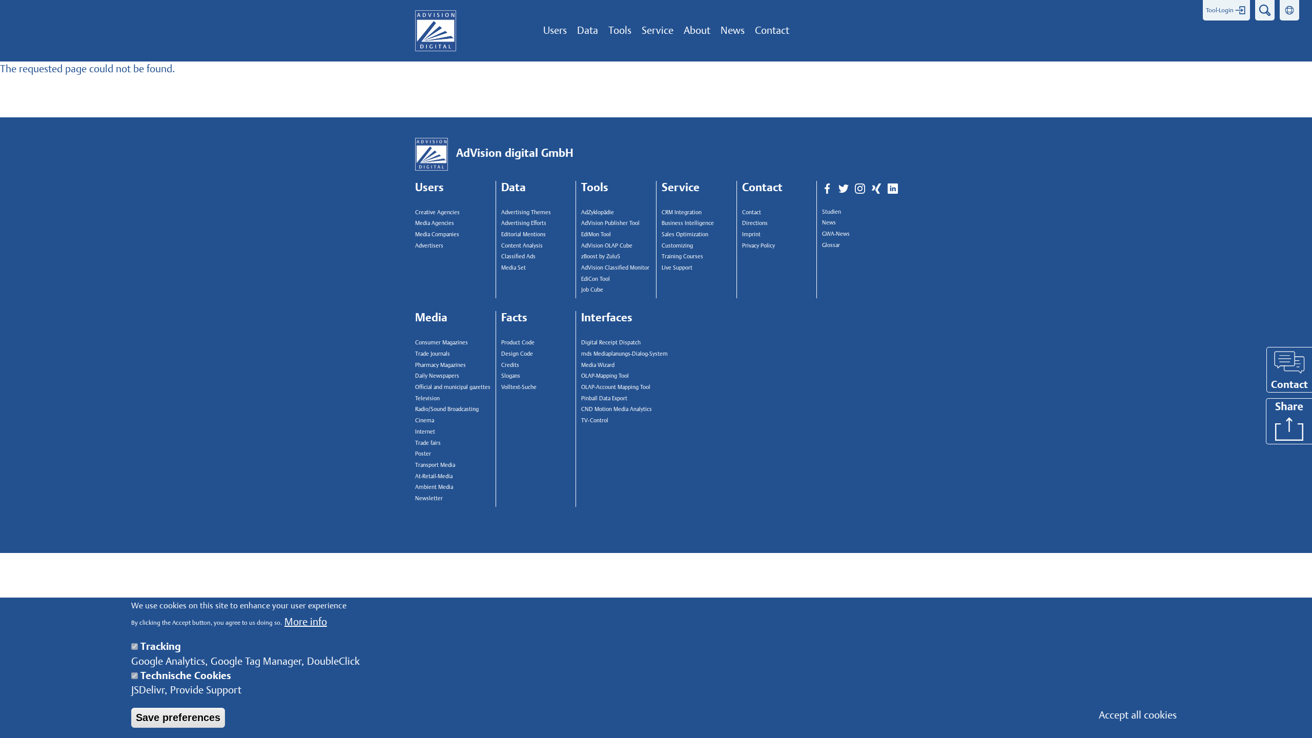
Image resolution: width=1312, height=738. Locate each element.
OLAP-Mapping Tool (605, 376)
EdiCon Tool (595, 279)
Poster (423, 453)
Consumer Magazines (441, 342)
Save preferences (178, 717)
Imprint (751, 234)
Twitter (843, 189)
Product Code (518, 342)
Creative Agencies (437, 212)
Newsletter (429, 498)
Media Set (513, 267)
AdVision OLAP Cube (606, 245)
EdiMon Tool (596, 234)
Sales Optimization (685, 234)
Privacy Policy (758, 245)
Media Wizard (597, 365)
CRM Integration (682, 212)
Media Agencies (434, 223)
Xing (876, 189)
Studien (831, 212)
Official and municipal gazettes (452, 387)
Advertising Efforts (523, 223)
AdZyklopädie (597, 212)
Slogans (510, 376)
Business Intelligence (688, 223)
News (829, 222)
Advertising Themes (526, 212)
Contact (751, 212)
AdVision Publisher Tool (610, 223)
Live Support (677, 267)
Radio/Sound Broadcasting (447, 409)
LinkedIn (893, 189)
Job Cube (592, 289)
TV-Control (594, 420)
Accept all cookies (1138, 715)
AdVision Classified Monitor (615, 267)
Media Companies (437, 234)
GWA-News (836, 234)
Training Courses (682, 256)
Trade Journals (432, 354)
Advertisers (429, 245)
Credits (510, 365)
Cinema (424, 420)
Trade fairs (428, 443)
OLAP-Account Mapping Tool (615, 387)
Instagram (860, 189)
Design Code (517, 354)
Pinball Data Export (604, 398)
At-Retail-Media (434, 476)
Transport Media (435, 465)
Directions (755, 223)
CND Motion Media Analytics (616, 409)
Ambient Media (434, 487)
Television (427, 398)
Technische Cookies (185, 675)
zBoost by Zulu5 (600, 256)
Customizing (677, 245)
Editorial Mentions (523, 234)
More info (305, 622)
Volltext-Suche (519, 387)
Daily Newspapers (437, 376)
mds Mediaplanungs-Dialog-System (622, 354)
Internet (425, 431)
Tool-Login (1220, 10)
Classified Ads (518, 256)
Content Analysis (522, 245)
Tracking (160, 646)
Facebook (827, 189)
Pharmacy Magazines (440, 365)
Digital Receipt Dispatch (611, 342)
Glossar (831, 245)
